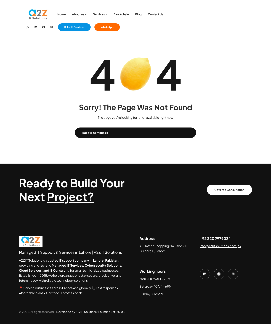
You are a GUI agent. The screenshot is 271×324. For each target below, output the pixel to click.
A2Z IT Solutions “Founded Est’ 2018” (100, 311)
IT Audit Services (74, 27)
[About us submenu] (86, 14)
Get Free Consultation (229, 189)
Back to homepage (95, 132)
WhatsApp (107, 27)
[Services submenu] (106, 14)
